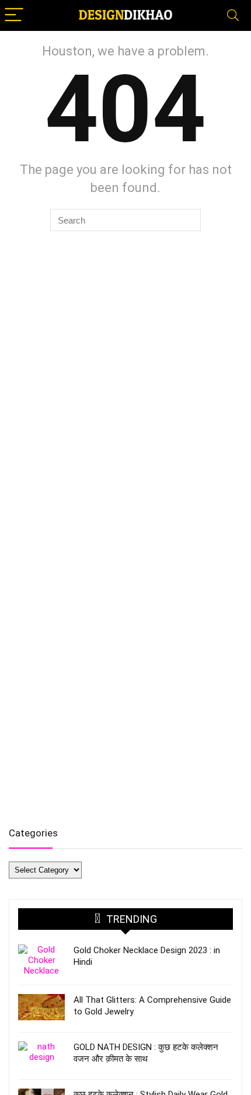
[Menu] (14, 15)
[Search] (233, 15)
